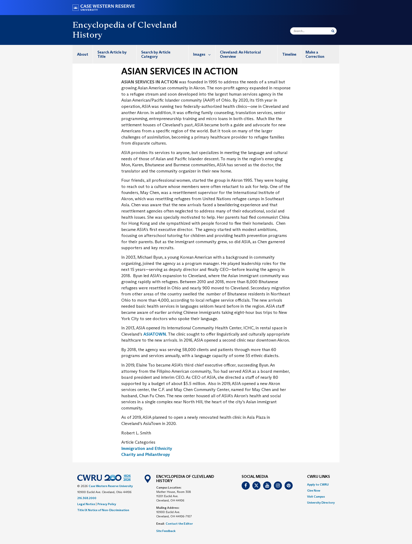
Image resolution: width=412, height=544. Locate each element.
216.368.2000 (86, 498)
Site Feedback (166, 531)
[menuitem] (83, 54)
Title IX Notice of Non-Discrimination (103, 510)
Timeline (289, 54)
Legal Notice (86, 504)
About (82, 54)
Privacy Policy (106, 504)
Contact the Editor (179, 524)
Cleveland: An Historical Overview (240, 54)
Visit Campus (316, 496)
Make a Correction (315, 54)
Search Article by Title (112, 54)
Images (199, 54)
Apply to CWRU (318, 484)
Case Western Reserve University (111, 486)
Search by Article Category (155, 54)
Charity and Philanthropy (145, 454)
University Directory (321, 502)
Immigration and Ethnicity (146, 448)
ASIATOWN (154, 334)
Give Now (313, 490)
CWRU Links (318, 477)
